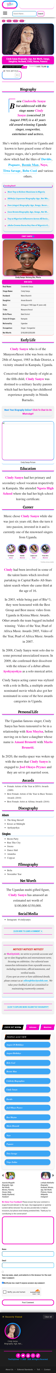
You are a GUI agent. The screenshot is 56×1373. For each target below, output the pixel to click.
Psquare (14, 164)
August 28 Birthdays (15, 1044)
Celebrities (15, 20)
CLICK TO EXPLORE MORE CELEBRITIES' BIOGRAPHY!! (28, 1007)
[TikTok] (38, 1355)
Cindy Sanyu (12, 1089)
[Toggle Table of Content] (15, 75)
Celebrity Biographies (16, 1080)
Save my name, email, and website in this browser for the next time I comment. (26, 1276)
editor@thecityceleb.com (35, 980)
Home (4, 20)
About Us (9, 1369)
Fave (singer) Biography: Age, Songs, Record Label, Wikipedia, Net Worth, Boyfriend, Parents (28, 205)
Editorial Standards (25, 1369)
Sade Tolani (41, 67)
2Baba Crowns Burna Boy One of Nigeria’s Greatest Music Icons (28, 225)
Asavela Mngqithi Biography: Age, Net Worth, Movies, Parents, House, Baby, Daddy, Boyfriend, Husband (8, 1190)
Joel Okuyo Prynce (15, 1107)
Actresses (32, 1027)
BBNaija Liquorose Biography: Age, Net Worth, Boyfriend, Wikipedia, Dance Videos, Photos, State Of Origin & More (28, 198)
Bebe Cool (30, 170)
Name (4, 1249)
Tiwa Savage (11, 170)
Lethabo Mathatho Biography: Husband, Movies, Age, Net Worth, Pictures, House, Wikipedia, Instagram (47, 1190)
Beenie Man (30, 164)
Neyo (9, 1135)
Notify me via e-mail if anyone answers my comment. (24, 1283)
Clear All (48, 1317)
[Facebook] (18, 1355)
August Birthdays (14, 1053)
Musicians (21, 20)
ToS (38, 1369)
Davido (46, 159)
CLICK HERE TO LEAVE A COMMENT (26, 931)
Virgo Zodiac (12, 1162)
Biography (9, 20)
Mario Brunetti (13, 1125)
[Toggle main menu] (5, 14)
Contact (47, 1369)
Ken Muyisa (12, 1117)
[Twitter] (23, 1355)
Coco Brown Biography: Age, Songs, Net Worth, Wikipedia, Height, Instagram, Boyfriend (28, 211)
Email (4, 1261)
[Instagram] (33, 1355)
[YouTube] (28, 1355)
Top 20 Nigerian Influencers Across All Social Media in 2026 (28, 218)
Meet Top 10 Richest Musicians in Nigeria (26, 191)
